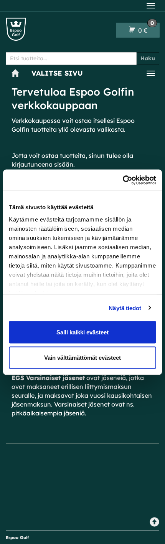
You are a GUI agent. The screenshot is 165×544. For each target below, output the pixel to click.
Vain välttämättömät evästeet (82, 357)
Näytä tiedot (125, 307)
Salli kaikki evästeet (82, 332)
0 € (145, 28)
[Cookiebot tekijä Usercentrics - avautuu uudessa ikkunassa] (122, 180)
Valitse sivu (57, 73)
